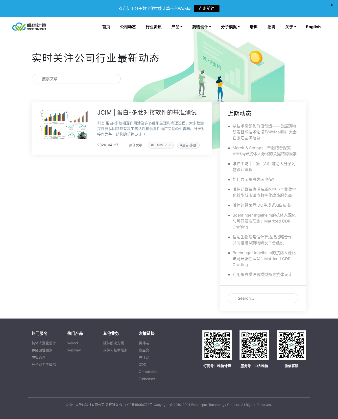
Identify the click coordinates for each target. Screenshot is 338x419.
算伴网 (144, 357)
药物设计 (200, 26)
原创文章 (135, 145)
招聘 (271, 26)
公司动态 (128, 26)
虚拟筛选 (39, 357)
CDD (142, 364)
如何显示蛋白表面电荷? (253, 179)
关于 (289, 26)
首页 (106, 26)
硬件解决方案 (113, 343)
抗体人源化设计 (44, 343)
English (313, 26)
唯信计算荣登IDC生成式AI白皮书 (262, 205)
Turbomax (147, 379)
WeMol (72, 343)
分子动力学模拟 (44, 364)
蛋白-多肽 (189, 145)
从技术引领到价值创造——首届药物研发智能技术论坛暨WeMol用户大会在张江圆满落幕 (265, 131)
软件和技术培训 (115, 350)
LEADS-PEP (161, 145)
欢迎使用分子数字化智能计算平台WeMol (155, 8)
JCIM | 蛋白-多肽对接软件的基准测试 (147, 112)
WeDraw (74, 350)
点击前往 (207, 8)
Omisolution (148, 372)
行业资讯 (154, 26)
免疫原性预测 (42, 350)
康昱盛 (144, 350)
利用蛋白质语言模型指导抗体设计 (262, 274)
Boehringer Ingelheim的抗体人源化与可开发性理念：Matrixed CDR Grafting (264, 221)
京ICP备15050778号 (138, 405)
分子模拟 (229, 26)
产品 (175, 26)
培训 (254, 26)
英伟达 (144, 343)
